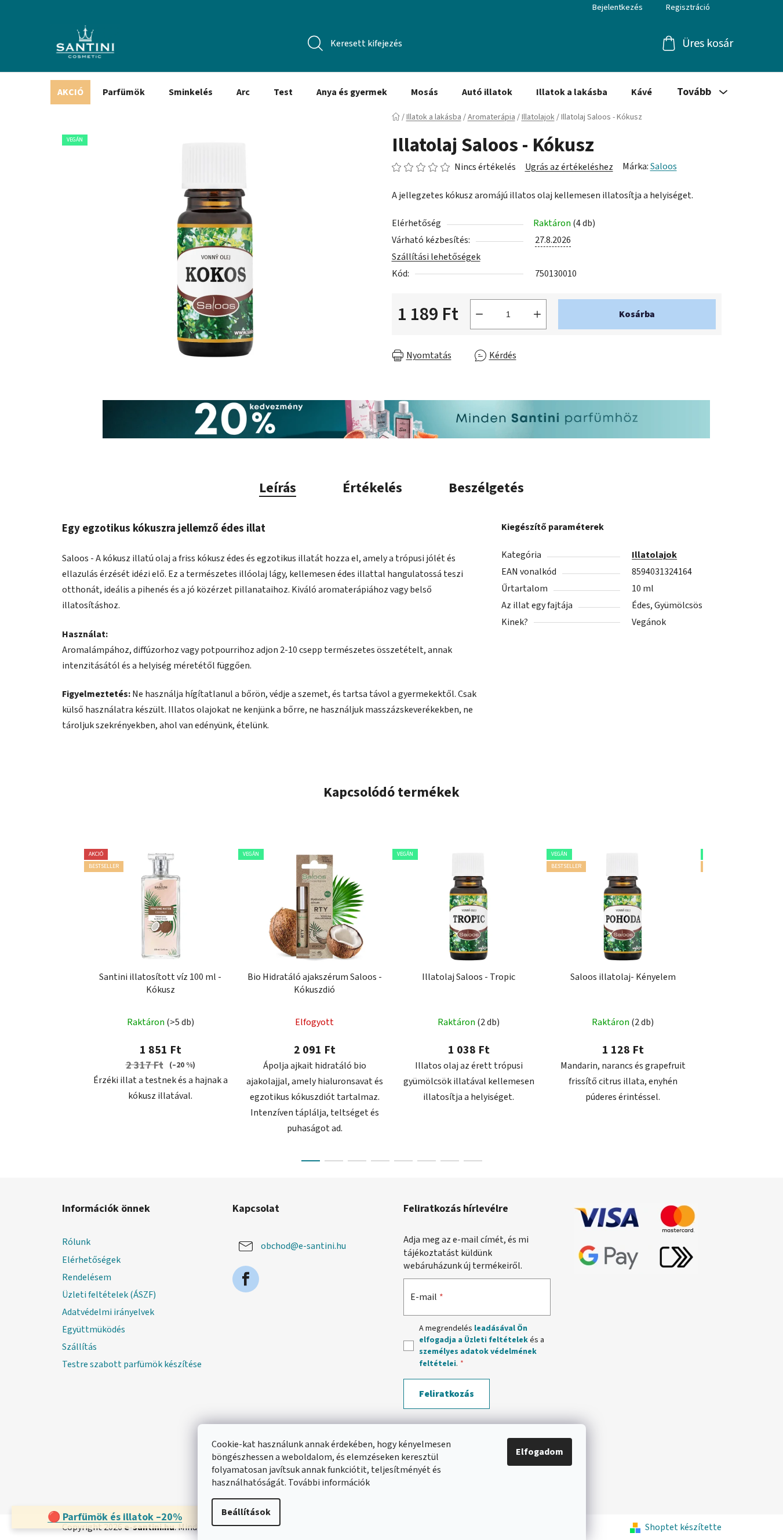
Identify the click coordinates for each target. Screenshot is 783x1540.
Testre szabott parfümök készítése (132, 1364)
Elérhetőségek (91, 1260)
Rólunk (76, 1242)
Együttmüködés (93, 1329)
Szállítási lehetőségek (436, 256)
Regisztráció (688, 7)
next (712, 1001)
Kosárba (637, 314)
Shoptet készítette (683, 1527)
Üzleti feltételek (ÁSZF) (109, 1294)
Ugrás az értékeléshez (569, 167)
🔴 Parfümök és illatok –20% (115, 1517)
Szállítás (79, 1347)
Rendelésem (86, 1277)
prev (71, 1001)
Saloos (663, 166)
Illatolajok (654, 555)
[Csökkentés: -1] (479, 314)
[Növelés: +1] (537, 314)
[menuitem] (70, 92)
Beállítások (246, 1512)
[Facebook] (245, 1279)
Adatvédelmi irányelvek (108, 1312)
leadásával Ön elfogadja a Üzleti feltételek (473, 1334)
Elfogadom (539, 1451)
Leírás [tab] (277, 488)
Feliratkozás (446, 1394)
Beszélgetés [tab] (486, 488)
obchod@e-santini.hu (303, 1246)
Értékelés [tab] (372, 488)
